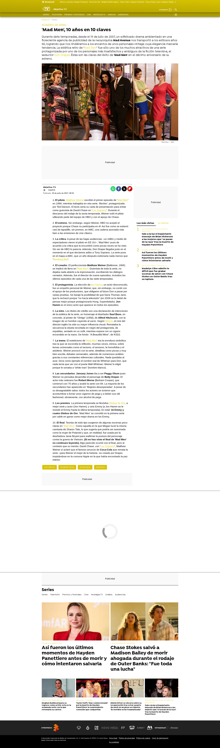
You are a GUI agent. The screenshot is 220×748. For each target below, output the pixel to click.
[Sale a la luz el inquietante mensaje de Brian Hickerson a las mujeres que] (161, 688)
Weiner (109, 321)
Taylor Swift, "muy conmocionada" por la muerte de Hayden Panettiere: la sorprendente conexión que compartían (92, 706)
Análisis (112, 15)
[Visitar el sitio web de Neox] (96, 728)
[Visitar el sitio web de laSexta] (88, 728)
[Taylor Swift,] (92, 688)
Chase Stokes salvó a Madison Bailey (160, 2)
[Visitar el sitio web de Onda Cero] (132, 728)
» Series (54, 20)
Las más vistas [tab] (145, 223)
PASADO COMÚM (84, 700)
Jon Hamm (96, 284)
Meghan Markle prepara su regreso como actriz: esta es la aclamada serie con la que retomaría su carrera (56, 706)
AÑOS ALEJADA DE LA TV (53, 700)
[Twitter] (44, 190)
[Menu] (175, 15)
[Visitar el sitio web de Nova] (105, 728)
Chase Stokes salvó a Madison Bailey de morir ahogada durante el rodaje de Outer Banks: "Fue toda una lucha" (142, 658)
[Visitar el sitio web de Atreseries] (123, 728)
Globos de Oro (117, 403)
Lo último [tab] (163, 223)
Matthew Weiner (75, 200)
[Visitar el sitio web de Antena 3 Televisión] (79, 728)
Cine (89, 15)
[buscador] (175, 9)
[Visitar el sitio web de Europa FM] (141, 728)
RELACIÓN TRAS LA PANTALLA (154, 266)
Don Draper (62, 55)
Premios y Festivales (74, 15)
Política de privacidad (127, 738)
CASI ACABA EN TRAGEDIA (123, 643)
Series (46, 15)
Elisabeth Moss (67, 467)
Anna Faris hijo (94, 2)
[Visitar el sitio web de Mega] (114, 728)
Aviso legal (113, 738)
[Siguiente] (177, 2)
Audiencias (123, 15)
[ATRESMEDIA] (50, 728)
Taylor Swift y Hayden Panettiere (132, 2)
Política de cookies (143, 738)
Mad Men (90, 48)
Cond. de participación (160, 738)
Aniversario (85, 467)
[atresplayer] (164, 9)
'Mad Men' (69, 426)
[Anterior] (58, 2)
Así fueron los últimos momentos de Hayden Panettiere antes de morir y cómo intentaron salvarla (157, 256)
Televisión (57, 15)
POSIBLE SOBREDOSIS (151, 250)
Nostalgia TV (99, 15)
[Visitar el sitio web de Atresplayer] (162, 728)
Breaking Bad (60, 259)
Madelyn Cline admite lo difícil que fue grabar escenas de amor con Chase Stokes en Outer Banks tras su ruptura (157, 274)
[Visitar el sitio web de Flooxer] (174, 728)
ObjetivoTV (45, 20)
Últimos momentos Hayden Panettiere (74, 2)
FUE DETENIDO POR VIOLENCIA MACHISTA (159, 701)
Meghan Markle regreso (110, 2)
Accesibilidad (114, 742)
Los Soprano (99, 210)
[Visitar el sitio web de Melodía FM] (150, 728)
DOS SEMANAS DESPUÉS (122, 700)
